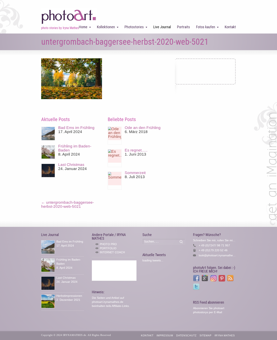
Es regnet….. (136, 150)
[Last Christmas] (48, 171)
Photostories (134, 27)
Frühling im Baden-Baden (74, 148)
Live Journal (162, 27)
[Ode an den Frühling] (115, 136)
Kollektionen (106, 27)
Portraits (183, 27)
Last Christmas (71, 164)
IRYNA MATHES (225, 335)
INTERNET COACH (112, 252)
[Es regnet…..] (115, 158)
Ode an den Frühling (143, 128)
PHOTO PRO (108, 244)
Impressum (165, 335)
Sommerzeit (135, 173)
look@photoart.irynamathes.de (218, 255)
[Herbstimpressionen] (48, 301)
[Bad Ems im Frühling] (48, 134)
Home (83, 27)
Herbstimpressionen (69, 295)
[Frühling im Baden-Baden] (48, 152)
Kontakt (230, 27)
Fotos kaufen (205, 27)
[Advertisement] (114, 270)
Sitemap (206, 335)
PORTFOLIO (108, 248)
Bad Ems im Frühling (76, 128)
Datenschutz (186, 335)
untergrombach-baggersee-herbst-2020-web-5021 (67, 204)
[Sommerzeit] (115, 181)
